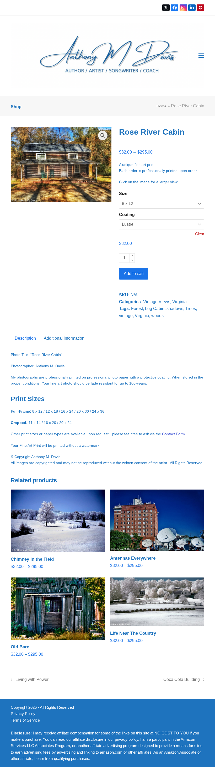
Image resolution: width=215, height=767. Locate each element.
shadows (174, 308)
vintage (126, 315)
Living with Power (30, 680)
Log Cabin (154, 308)
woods (157, 315)
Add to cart (134, 273)
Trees (190, 308)
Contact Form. (174, 434)
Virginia (179, 302)
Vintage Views (156, 302)
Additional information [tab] (64, 338)
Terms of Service (25, 720)
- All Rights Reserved (56, 707)
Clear (199, 234)
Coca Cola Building (181, 680)
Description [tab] (25, 338)
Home (161, 106)
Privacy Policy (23, 714)
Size (123, 193)
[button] (201, 56)
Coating (127, 214)
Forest (137, 308)
